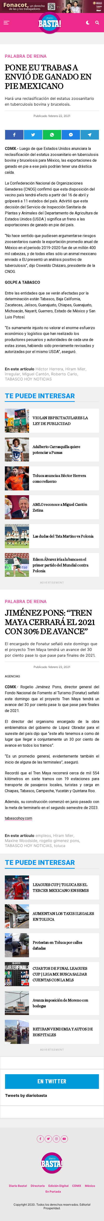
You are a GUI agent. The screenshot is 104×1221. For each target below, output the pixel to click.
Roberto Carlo (64, 374)
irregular (12, 374)
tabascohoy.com (18, 818)
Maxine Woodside (21, 840)
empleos (43, 835)
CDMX (76, 1186)
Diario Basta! (18, 1186)
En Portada (53, 1191)
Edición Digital (58, 1186)
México (90, 1186)
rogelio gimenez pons (59, 840)
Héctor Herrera (49, 369)
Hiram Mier (75, 369)
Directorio (38, 1186)
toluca (59, 846)
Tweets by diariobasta (26, 1095)
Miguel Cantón (35, 374)
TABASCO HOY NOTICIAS (28, 379)
